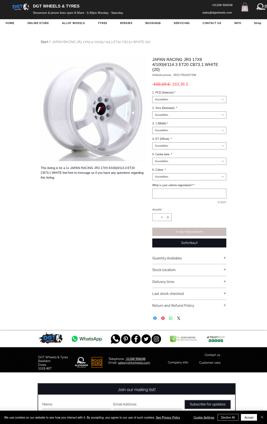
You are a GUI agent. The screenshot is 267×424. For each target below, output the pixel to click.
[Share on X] (178, 318)
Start (44, 42)
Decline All (228, 417)
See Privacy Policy (168, 417)
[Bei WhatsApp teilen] (170, 318)
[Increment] (168, 217)
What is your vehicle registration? (173, 185)
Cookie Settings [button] (204, 417)
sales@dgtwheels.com (134, 363)
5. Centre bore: (162, 154)
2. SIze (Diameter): (164, 108)
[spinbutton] (162, 217)
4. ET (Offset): (162, 138)
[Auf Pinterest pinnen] (162, 318)
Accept (248, 417)
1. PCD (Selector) (163, 92)
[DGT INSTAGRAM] (156, 339)
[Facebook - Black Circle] (136, 339)
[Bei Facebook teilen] (154, 318)
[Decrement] (155, 217)
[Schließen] (261, 417)
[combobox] (189, 99)
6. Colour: (159, 169)
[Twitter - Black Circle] (146, 339)
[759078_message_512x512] (115, 339)
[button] (244, 7)
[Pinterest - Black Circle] (125, 339)
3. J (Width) (160, 123)
